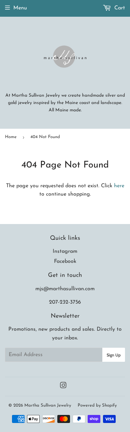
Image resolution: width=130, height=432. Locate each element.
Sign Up (114, 354)
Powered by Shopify (97, 405)
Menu (20, 8)
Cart (119, 8)
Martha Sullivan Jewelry (47, 405)
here (119, 186)
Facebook (65, 261)
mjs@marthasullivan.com (65, 289)
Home (11, 137)
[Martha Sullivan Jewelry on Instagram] (63, 386)
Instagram (65, 251)
